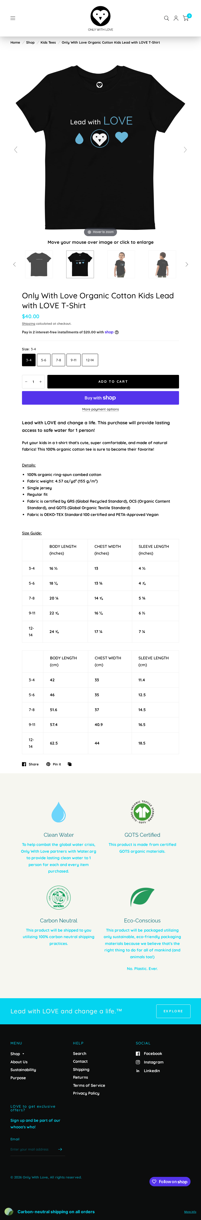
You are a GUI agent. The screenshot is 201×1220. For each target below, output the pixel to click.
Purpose (18, 1077)
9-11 (73, 360)
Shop (30, 42)
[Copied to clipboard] (71, 764)
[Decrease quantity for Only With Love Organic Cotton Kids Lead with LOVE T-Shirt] (26, 381)
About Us (18, 1061)
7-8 (58, 360)
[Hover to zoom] (100, 147)
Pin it (57, 764)
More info (190, 1211)
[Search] (166, 18)
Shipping (28, 324)
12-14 (90, 360)
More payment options (100, 409)
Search (79, 1053)
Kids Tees (48, 42)
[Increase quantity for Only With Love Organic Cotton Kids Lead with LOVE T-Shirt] (40, 381)
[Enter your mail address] (60, 1149)
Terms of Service (89, 1085)
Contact (80, 1061)
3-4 (28, 360)
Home (15, 42)
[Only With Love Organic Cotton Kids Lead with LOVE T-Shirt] (39, 264)
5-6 (43, 360)
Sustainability (23, 1069)
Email (14, 1139)
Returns (80, 1077)
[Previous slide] (15, 149)
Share (34, 764)
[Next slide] (185, 149)
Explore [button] (173, 1011)
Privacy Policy (86, 1093)
